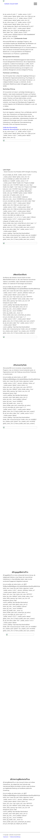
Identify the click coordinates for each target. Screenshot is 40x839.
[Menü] (34, 4)
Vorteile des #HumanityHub (10, 129)
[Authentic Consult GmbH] (16, 4)
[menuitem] (34, 4)
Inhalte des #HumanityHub (10, 127)
